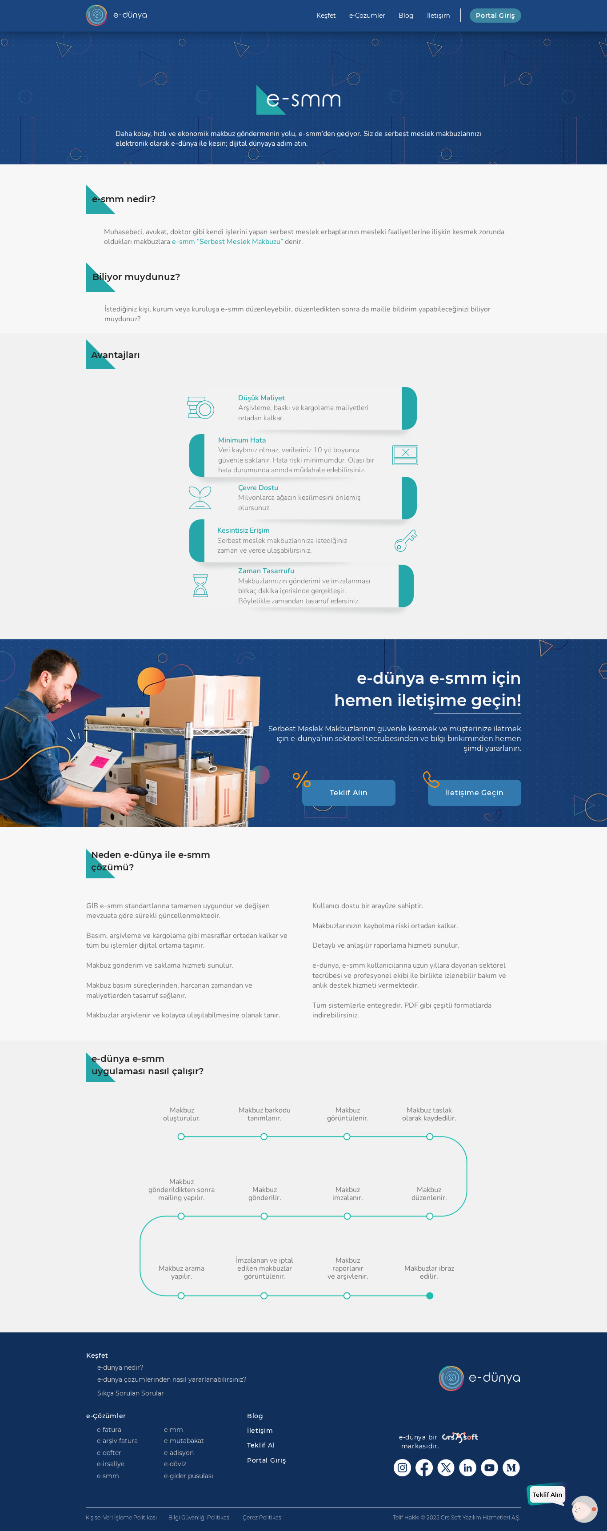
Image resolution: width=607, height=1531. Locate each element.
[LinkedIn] (467, 1467)
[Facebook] (424, 1467)
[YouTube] (489, 1467)
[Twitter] (446, 1467)
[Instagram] (402, 1467)
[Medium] (511, 1467)
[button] (348, 793)
